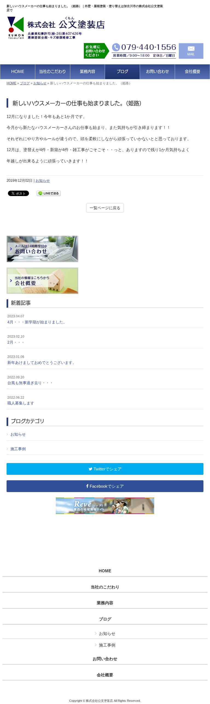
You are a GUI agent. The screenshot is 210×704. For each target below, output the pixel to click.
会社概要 (105, 675)
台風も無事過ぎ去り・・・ (30, 380)
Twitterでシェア (107, 469)
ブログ (25, 83)
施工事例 (18, 449)
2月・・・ (16, 339)
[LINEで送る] (49, 193)
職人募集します (20, 401)
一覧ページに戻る (105, 208)
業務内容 (105, 603)
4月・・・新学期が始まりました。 (37, 319)
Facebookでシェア (106, 486)
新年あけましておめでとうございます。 (41, 360)
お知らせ (39, 83)
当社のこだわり (105, 587)
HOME (11, 83)
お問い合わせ (105, 659)
